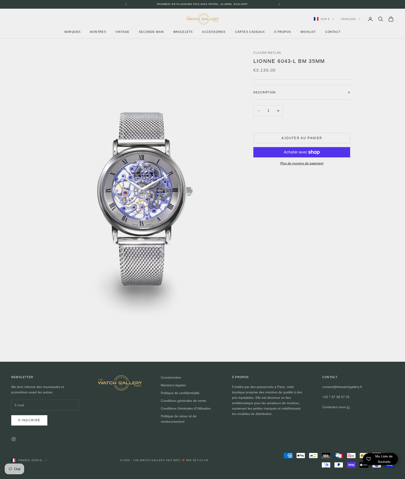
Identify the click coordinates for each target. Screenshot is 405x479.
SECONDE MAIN (151, 31)
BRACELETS (183, 31)
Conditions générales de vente (183, 401)
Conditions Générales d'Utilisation (186, 408)
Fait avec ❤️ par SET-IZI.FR (187, 460)
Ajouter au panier (301, 138)
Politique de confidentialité (180, 393)
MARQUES (72, 31)
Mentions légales (173, 385)
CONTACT (333, 31)
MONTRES (98, 31)
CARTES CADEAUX (250, 31)
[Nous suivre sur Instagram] (13, 439)
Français (348, 19)
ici (348, 407)
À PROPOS (282, 31)
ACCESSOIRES (213, 31)
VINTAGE (122, 31)
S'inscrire (29, 420)
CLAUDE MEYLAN (267, 52)
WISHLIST (308, 31)
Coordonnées (171, 377)
